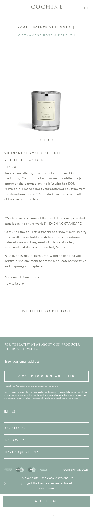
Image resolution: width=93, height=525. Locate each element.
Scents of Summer (52, 27)
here (50, 488)
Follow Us (15, 440)
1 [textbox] (43, 515)
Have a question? (21, 452)
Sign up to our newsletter (46, 376)
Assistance (15, 428)
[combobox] (46, 515)
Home (23, 27)
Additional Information (20, 277)
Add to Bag (46, 501)
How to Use (12, 283)
